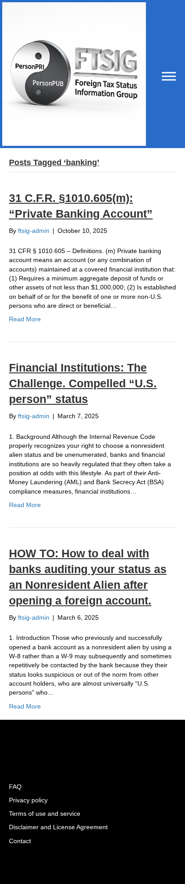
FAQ (15, 786)
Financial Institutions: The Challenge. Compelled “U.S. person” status (83, 383)
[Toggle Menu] (169, 76)
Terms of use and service (44, 813)
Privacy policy (28, 800)
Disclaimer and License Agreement (58, 827)
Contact (20, 841)
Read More (25, 319)
